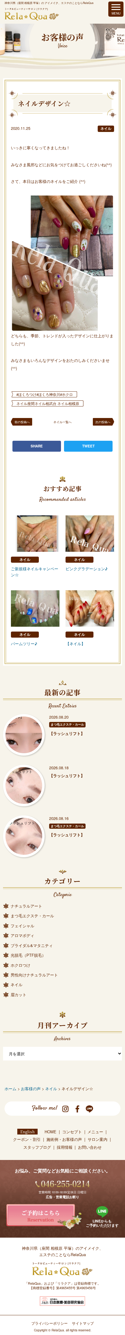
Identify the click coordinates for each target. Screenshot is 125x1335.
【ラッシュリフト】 (67, 733)
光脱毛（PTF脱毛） (28, 955)
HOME (50, 1131)
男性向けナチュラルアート (34, 975)
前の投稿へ (22, 422)
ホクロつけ (20, 965)
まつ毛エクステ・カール (67, 724)
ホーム (10, 1088)
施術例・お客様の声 (64, 1139)
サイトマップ (83, 1323)
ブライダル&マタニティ (32, 945)
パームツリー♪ (24, 643)
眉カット (18, 994)
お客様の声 (31, 1088)
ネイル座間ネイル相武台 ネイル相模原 (47, 403)
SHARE (37, 446)
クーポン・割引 (27, 1139)
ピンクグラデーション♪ (87, 568)
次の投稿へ (102, 422)
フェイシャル (22, 926)
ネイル (105, 128)
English (27, 1131)
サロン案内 (97, 1139)
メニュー (95, 1131)
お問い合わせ (90, 1147)
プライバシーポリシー (49, 1323)
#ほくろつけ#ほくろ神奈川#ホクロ (44, 394)
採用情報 (65, 1147)
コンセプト (72, 1131)
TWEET (88, 446)
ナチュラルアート (26, 906)
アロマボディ (22, 935)
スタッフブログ (37, 1147)
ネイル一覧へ (62, 422)
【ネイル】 (75, 643)
